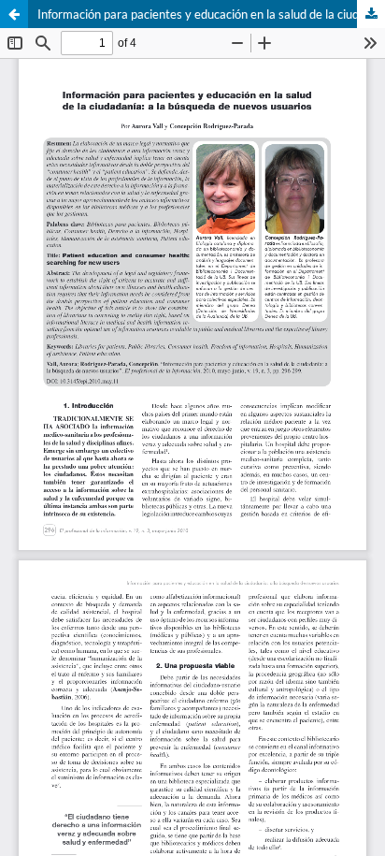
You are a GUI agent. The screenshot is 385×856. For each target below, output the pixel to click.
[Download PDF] (371, 14)
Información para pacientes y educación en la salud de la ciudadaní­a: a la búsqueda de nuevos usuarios (211, 14)
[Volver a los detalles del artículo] (14, 14)
